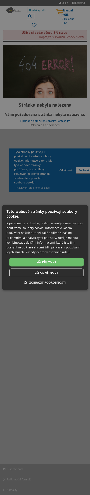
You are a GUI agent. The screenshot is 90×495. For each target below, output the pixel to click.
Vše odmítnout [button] (46, 272)
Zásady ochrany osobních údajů (48, 252)
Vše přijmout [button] (47, 262)
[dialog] (45, 247)
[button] (45, 282)
